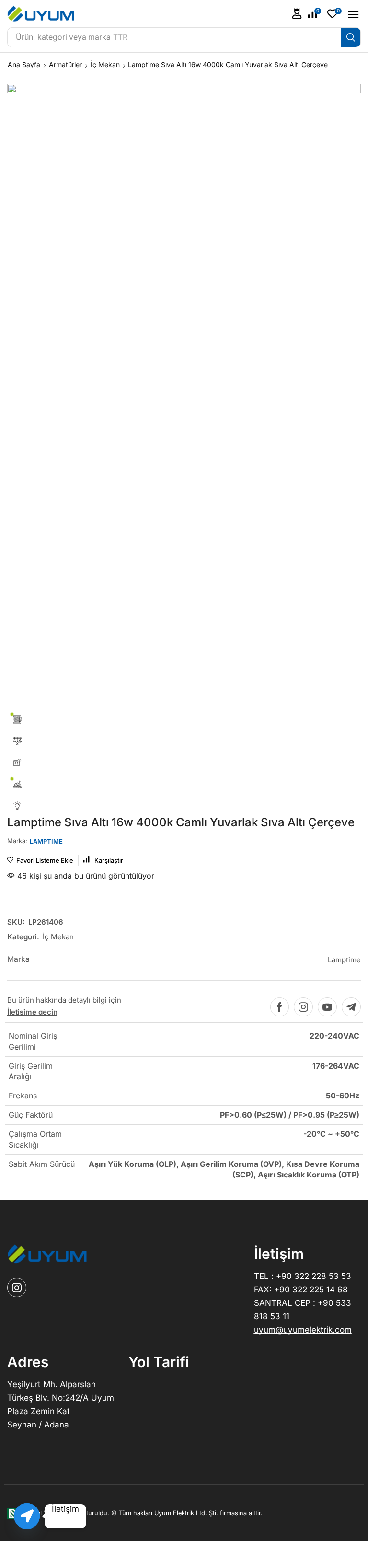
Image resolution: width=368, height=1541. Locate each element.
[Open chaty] (27, 1516)
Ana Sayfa (24, 64)
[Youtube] (327, 1006)
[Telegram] (351, 1006)
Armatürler (65, 64)
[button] (297, 13)
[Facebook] (279, 1006)
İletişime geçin (32, 1011)
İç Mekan (105, 64)
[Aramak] (350, 37)
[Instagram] (303, 1006)
